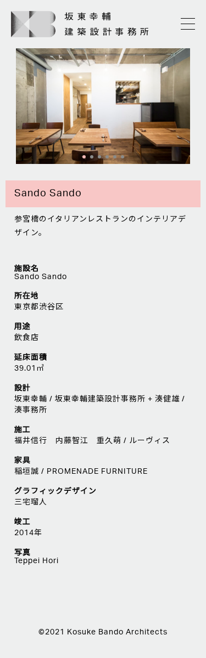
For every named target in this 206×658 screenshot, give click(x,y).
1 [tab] (84, 156)
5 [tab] (114, 156)
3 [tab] (99, 156)
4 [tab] (107, 156)
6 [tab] (122, 156)
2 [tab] (91, 156)
